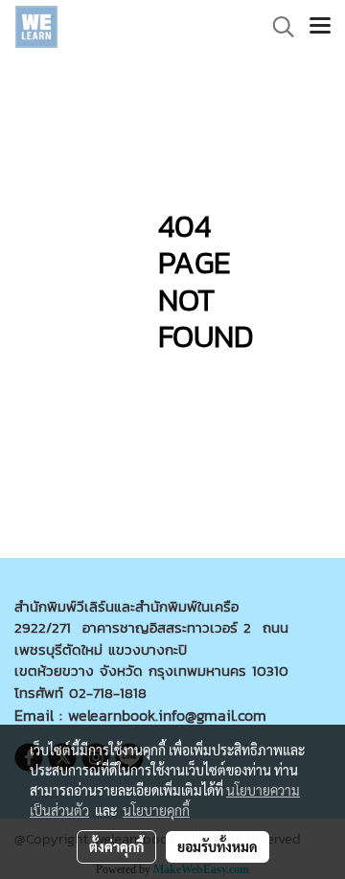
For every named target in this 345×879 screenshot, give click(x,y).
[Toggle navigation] (320, 27)
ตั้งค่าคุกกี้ (116, 846)
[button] (277, 26)
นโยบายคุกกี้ (156, 810)
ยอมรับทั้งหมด (217, 846)
